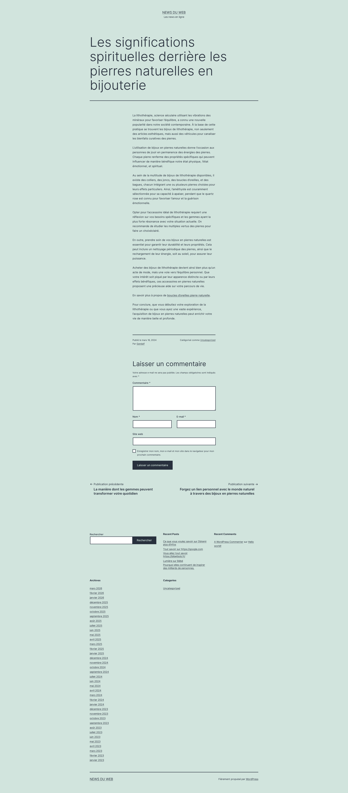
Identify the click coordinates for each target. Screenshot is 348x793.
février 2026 (97, 593)
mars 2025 (96, 644)
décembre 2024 (99, 658)
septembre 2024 (99, 671)
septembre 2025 (99, 616)
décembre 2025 (99, 602)
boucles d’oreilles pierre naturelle (188, 295)
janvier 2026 (97, 597)
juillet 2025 (96, 625)
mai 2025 (95, 634)
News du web (174, 12)
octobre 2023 (97, 718)
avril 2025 (95, 639)
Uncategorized (207, 340)
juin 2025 (95, 630)
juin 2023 (95, 736)
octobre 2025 (97, 611)
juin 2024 (95, 681)
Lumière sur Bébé (173, 561)
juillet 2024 (96, 676)
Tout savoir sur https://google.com (183, 549)
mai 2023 (95, 741)
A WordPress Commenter (228, 541)
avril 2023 (95, 746)
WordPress (252, 779)
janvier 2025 (97, 653)
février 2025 (97, 648)
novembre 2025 (99, 607)
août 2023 (96, 727)
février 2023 (97, 755)
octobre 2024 (98, 667)
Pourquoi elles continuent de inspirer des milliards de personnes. (184, 566)
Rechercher (96, 534)
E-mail (181, 416)
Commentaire (141, 382)
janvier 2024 (97, 704)
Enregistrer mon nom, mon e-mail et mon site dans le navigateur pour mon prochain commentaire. (175, 453)
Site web (138, 434)
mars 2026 (96, 588)
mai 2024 (95, 685)
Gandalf (141, 343)
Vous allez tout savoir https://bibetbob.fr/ (175, 555)
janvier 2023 (97, 760)
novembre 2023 (99, 713)
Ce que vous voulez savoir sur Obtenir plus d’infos (185, 543)
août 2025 (96, 620)
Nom (136, 416)
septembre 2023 (99, 723)
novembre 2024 (99, 662)
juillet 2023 (96, 732)
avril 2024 (95, 690)
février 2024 (97, 699)
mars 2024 (96, 695)
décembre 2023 (99, 709)
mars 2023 (96, 750)
